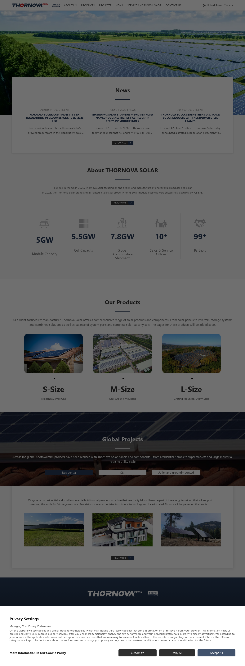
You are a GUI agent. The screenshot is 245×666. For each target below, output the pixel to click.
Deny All (177, 653)
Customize (137, 653)
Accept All (216, 653)
